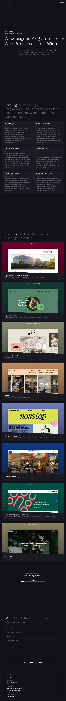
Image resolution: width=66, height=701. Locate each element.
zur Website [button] (33, 261)
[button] (33, 573)
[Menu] (61, 3)
